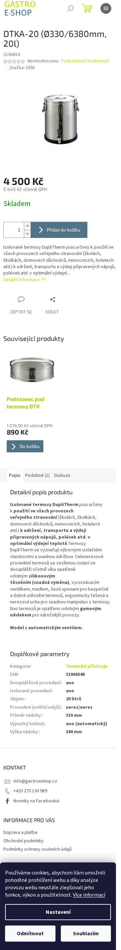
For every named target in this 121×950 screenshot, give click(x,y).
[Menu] (106, 8)
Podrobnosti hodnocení (85, 61)
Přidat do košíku (63, 230)
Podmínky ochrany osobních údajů (37, 849)
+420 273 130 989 (30, 791)
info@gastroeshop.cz (35, 781)
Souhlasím (86, 933)
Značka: (22, 67)
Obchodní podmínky (23, 841)
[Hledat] (70, 8)
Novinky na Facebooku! (36, 801)
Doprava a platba (20, 832)
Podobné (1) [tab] (37, 475)
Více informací (89, 895)
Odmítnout (30, 933)
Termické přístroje (87, 666)
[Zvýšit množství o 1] (27, 226)
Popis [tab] (15, 475)
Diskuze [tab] (62, 475)
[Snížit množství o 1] (27, 234)
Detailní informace (21, 280)
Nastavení (58, 912)
